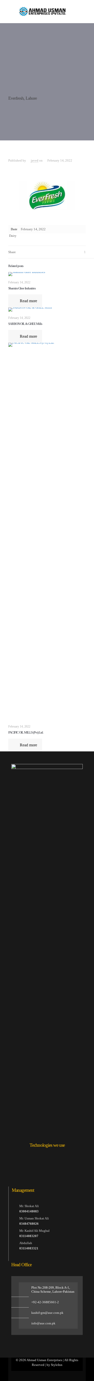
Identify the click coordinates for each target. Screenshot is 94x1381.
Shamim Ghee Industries (22, 288)
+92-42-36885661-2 (45, 1302)
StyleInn (56, 1365)
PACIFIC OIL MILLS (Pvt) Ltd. (25, 732)
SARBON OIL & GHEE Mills (25, 324)
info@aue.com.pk (43, 1323)
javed (34, 160)
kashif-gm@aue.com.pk (47, 1313)
